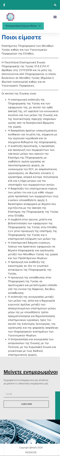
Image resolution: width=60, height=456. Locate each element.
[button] (55, 4)
